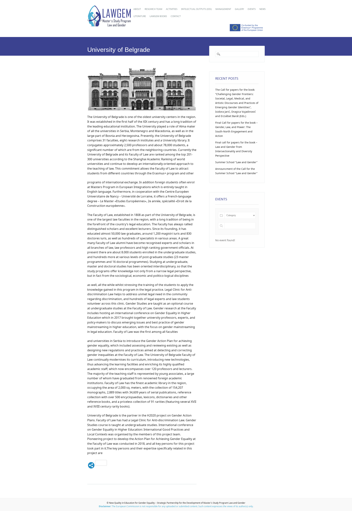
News (262, 9)
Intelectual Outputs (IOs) (196, 9)
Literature (139, 16)
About (137, 9)
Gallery (239, 9)
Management (223, 9)
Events (252, 9)
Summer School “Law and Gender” (236, 162)
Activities (171, 9)
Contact (176, 16)
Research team (153, 9)
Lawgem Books (158, 16)
